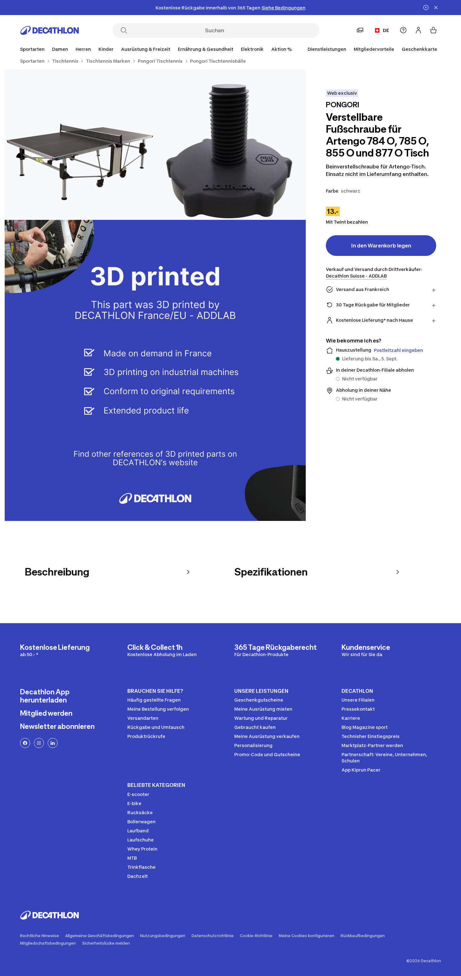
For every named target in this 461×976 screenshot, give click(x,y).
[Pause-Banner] (426, 8)
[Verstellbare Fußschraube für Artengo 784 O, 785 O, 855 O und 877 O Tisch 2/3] (80, 144)
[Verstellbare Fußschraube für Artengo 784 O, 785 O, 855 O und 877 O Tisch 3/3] (155, 370)
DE (386, 30)
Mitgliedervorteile (374, 49)
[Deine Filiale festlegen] (360, 30)
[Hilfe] (403, 30)
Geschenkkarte (419, 49)
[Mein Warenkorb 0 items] (433, 30)
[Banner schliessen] (436, 8)
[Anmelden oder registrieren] (418, 30)
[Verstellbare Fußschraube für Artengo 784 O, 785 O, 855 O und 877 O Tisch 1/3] (230, 144)
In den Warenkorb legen (381, 245)
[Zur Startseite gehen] (49, 30)
